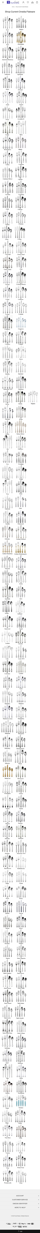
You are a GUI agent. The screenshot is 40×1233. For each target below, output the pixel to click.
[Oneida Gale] (20, 502)
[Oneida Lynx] (7, 681)
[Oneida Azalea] (7, 127)
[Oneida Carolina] (7, 187)
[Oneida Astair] (7, 97)
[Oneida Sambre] (21, 936)
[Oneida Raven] (21, 906)
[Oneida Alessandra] (20, 37)
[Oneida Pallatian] (21, 831)
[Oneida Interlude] (7, 592)
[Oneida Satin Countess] (7, 966)
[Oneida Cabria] (7, 157)
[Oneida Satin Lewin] (7, 1011)
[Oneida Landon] (7, 637)
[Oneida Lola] (7, 652)
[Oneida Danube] (7, 367)
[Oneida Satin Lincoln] (20, 1011)
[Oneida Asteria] (21, 97)
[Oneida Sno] (7, 1071)
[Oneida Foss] (7, 487)
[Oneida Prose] (7, 891)
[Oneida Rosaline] (7, 936)
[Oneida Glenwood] (21, 517)
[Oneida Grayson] (7, 562)
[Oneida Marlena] (7, 726)
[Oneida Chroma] (20, 217)
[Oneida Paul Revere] (7, 861)
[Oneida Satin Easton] (7, 981)
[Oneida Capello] (21, 172)
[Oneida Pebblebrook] (21, 861)
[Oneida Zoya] (21, 1176)
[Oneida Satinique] (7, 1041)
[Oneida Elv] (7, 442)
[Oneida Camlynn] (21, 157)
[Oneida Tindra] (20, 1116)
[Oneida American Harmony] (7, 52)
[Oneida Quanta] (7, 906)
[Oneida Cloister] (7, 277)
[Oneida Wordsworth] (7, 1176)
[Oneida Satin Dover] (20, 966)
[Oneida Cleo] (21, 262)
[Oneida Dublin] (20, 397)
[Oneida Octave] (21, 786)
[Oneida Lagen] (21, 622)
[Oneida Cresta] (7, 352)
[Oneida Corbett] (21, 307)
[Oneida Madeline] (7, 696)
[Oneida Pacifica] (20, 816)
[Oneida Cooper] (7, 307)
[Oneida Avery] (7, 112)
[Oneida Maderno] (21, 696)
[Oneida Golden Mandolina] (7, 547)
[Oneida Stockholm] (21, 1086)
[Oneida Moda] (20, 756)
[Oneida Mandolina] (21, 711)
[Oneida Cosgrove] (21, 322)
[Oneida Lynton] (21, 667)
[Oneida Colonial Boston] (21, 277)
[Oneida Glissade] (7, 532)
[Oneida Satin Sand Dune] (7, 1026)
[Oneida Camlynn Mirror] (7, 172)
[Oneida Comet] (7, 292)
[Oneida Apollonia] (20, 67)
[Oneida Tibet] (7, 1116)
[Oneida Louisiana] (7, 667)
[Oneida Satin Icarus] (21, 996)
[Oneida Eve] (7, 457)
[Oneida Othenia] (7, 816)
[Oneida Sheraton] (20, 1056)
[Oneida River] (21, 921)
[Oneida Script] (21, 1041)
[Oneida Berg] (21, 127)
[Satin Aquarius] (21, 951)
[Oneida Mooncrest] (21, 771)
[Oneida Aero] (7, 37)
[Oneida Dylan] (21, 412)
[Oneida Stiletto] (7, 1086)
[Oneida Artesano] (20, 82)
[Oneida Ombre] (7, 801)
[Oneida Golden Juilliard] (21, 532)
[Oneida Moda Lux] (7, 771)
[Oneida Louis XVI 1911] (21, 652)
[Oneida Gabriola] (7, 502)
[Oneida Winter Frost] (20, 1161)
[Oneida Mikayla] (7, 756)
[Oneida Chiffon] (7, 217)
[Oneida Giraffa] (7, 517)
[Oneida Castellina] (21, 187)
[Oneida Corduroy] (7, 322)
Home (13, 6)
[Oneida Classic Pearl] (21, 247)
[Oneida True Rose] (7, 1131)
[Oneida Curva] (21, 352)
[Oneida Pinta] (7, 876)
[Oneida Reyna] (7, 921)
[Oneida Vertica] (7, 1146)
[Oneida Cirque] (20, 232)
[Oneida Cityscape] (7, 247)
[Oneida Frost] (21, 487)
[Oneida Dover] (7, 397)
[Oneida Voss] (7, 1161)
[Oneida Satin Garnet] (7, 996)
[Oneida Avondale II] (20, 112)
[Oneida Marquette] (21, 726)
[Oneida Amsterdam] (21, 52)
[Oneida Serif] (7, 1056)
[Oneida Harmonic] (21, 562)
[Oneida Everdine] (21, 457)
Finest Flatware (13, 2)
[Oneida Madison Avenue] (7, 711)
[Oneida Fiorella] (7, 472)
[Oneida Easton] (7, 427)
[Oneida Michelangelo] (20, 741)
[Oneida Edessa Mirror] (20, 427)
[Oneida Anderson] (7, 67)
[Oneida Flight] (21, 472)
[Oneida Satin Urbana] (21, 1026)
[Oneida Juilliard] (20, 607)
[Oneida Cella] (7, 202)
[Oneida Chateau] (20, 202)
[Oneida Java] (21, 592)
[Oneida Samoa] (7, 951)
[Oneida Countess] (7, 337)
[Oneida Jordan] (7, 607)
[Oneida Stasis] (21, 1071)
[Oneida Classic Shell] (7, 262)
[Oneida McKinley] (7, 741)
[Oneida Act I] (7, 22)
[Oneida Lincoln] (20, 637)
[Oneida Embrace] (21, 442)
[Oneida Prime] (21, 876)
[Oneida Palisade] (7, 831)
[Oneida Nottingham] (7, 786)
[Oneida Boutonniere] (7, 142)
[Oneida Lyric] (21, 681)
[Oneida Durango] (7, 412)
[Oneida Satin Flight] (21, 981)
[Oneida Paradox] (7, 846)
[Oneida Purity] (21, 891)
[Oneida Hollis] (7, 577)
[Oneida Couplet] (21, 337)
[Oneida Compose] (21, 292)
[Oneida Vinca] (21, 1146)
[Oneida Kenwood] (7, 622)
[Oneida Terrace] (20, 1101)
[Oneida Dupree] (33, 397)
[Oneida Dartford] (21, 367)
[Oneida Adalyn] (21, 22)
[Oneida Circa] (7, 232)
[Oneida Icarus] (21, 577)
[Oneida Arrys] (7, 82)
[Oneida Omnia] (21, 801)
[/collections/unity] (21, 1131)
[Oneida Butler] (21, 142)
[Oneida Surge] (7, 1101)
